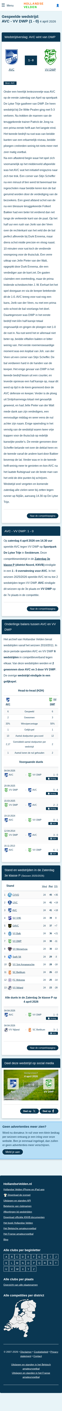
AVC (8, 704)
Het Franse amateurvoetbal (18, 1233)
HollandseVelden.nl (17, 1184)
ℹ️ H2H (53, 823)
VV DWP (17, 941)
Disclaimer (26, 1351)
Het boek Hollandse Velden (18, 1222)
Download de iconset (18, 1195)
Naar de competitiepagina (42, 516)
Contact (37, 1356)
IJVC (15, 902)
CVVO (16, 894)
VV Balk (17, 933)
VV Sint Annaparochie (23, 964)
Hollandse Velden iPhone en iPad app (23, 1189)
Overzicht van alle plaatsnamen (20, 1284)
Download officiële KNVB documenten (24, 1217)
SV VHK (17, 918)
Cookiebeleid (41, 1351)
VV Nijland (18, 987)
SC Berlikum (19, 972)
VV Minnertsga (20, 949)
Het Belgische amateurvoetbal (19, 1228)
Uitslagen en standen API (17, 1200)
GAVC (16, 925)
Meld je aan (13, 1151)
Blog (5, 1239)
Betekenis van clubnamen (17, 1206)
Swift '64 (17, 956)
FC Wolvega (19, 980)
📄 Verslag (52, 778)
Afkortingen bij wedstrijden (17, 1211)
